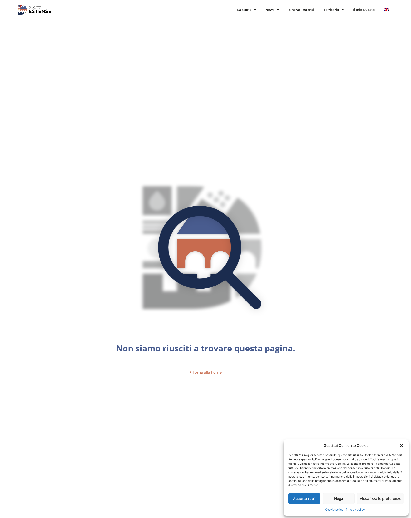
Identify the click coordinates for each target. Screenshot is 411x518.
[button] (401, 445)
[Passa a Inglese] (386, 9)
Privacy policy (355, 509)
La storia (244, 9)
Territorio (331, 9)
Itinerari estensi (301, 9)
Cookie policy (334, 509)
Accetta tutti (304, 498)
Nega (338, 498)
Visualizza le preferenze (380, 498)
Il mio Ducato (364, 9)
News (269, 9)
